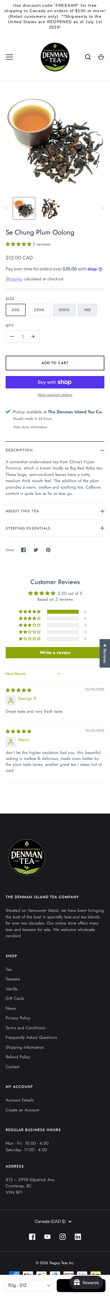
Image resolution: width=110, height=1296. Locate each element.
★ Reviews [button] (105, 653)
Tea (9, 969)
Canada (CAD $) (50, 1221)
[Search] (88, 57)
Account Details (20, 1100)
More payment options (55, 394)
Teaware (13, 979)
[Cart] (101, 57)
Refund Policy (18, 1057)
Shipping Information (25, 1047)
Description (19, 450)
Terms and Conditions (25, 1028)
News (11, 1008)
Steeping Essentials (28, 528)
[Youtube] (47, 1237)
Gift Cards (15, 998)
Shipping (14, 279)
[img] (18, 690)
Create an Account (22, 1110)
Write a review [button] (55, 652)
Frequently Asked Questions (31, 1037)
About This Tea (22, 511)
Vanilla (11, 989)
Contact (12, 1067)
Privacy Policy (18, 1018)
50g (16, 309)
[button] (19, 244)
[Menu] (9, 57)
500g (64, 309)
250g (39, 309)
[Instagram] (62, 1237)
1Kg (87, 309)
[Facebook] (32, 1237)
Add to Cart (55, 363)
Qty (10, 325)
